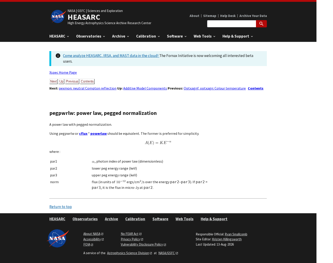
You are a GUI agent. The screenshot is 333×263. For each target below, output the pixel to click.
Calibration (135, 218)
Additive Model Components (145, 88)
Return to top (60, 206)
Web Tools (184, 218)
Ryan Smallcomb (236, 234)
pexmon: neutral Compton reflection (87, 88)
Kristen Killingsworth (227, 239)
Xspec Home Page (63, 72)
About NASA (91, 234)
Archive (111, 218)
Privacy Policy (130, 239)
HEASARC (57, 218)
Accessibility (92, 239)
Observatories (85, 218)
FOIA (86, 244)
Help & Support (214, 218)
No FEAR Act (129, 234)
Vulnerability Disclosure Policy (142, 244)
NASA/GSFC (166, 253)
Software (160, 218)
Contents (255, 88)
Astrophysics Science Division (128, 253)
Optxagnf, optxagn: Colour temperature (215, 88)
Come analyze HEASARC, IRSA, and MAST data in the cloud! (111, 55)
